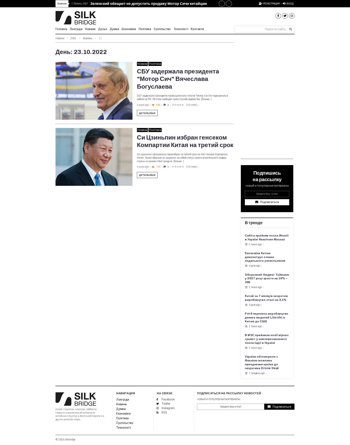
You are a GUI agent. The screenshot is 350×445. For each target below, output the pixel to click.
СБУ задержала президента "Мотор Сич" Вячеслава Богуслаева (178, 79)
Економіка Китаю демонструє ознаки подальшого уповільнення (265, 257)
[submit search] (290, 29)
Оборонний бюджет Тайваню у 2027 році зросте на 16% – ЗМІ (267, 278)
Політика (155, 63)
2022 (73, 38)
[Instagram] (292, 16)
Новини (59, 38)
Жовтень (87, 38)
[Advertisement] (267, 98)
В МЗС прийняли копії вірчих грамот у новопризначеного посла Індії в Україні (267, 339)
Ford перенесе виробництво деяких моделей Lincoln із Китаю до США (266, 317)
